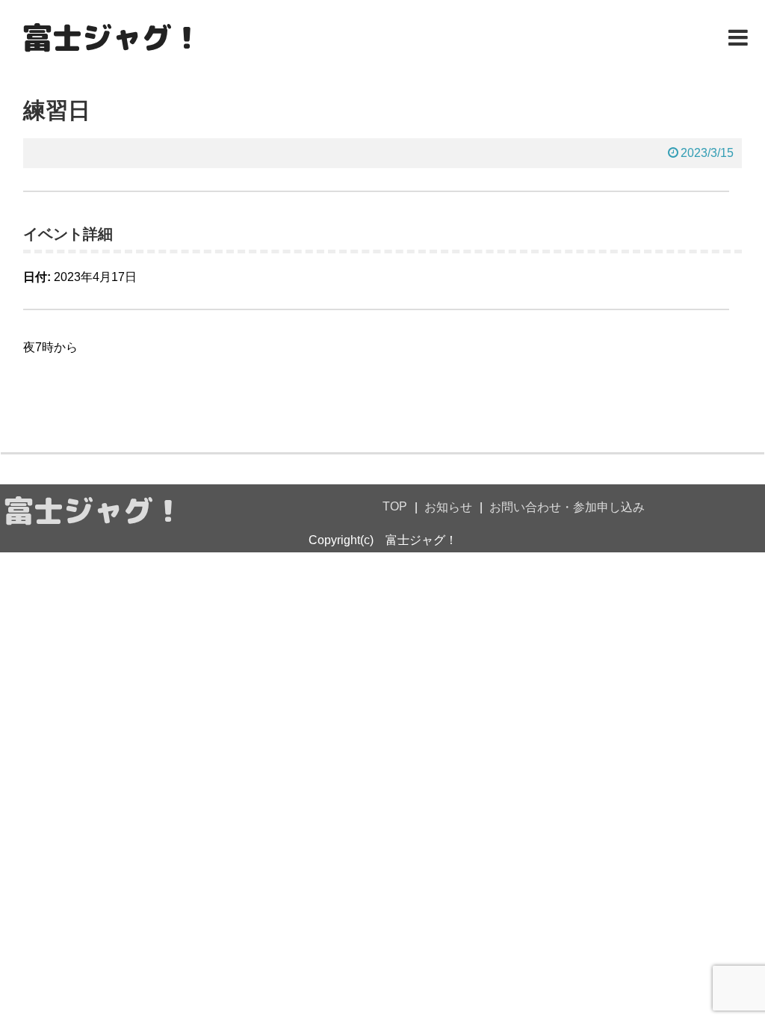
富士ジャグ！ (112, 37)
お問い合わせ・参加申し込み (567, 507)
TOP (394, 506)
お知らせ (448, 507)
